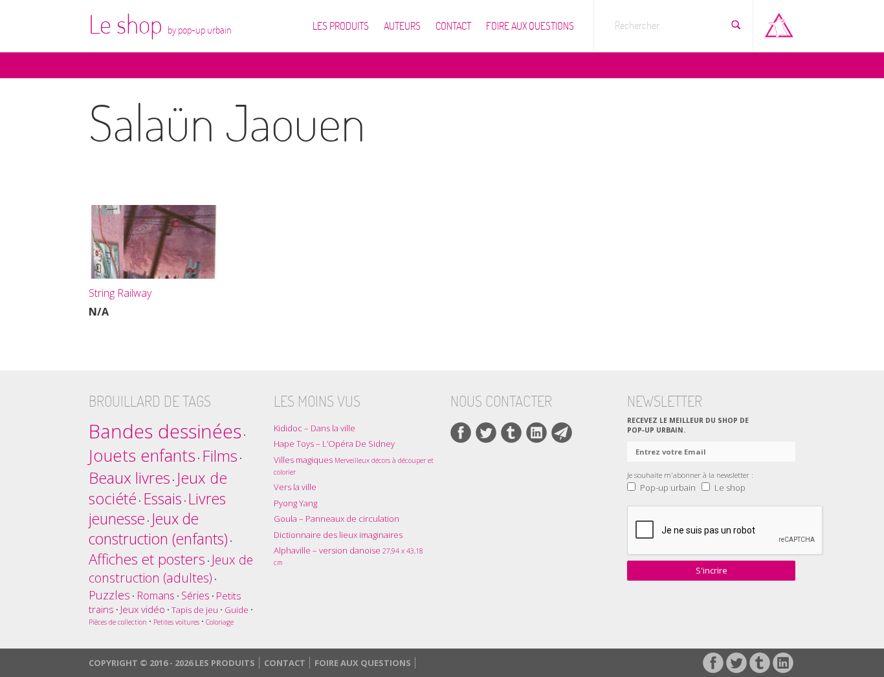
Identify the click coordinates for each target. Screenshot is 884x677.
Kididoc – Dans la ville (314, 428)
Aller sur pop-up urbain (779, 23)
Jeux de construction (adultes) (171, 568)
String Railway (120, 293)
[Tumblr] (511, 432)
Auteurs (402, 25)
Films (220, 455)
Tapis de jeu (194, 610)
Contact (453, 25)
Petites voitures (176, 622)
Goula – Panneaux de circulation (336, 518)
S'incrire (711, 570)
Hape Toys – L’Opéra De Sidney (334, 443)
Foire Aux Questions (530, 25)
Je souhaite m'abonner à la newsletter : (690, 474)
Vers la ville (295, 487)
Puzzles (109, 594)
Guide (237, 610)
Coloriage (220, 622)
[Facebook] (460, 432)
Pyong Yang (295, 503)
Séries (195, 595)
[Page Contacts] (561, 432)
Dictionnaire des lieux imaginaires (338, 535)
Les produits (341, 25)
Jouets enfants (142, 455)
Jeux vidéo (142, 609)
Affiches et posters (147, 559)
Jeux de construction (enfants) (158, 529)
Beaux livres (129, 477)
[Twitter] (486, 432)
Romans (156, 595)
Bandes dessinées (165, 431)
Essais (162, 498)
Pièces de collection (118, 622)
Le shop (160, 24)
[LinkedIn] (536, 432)
